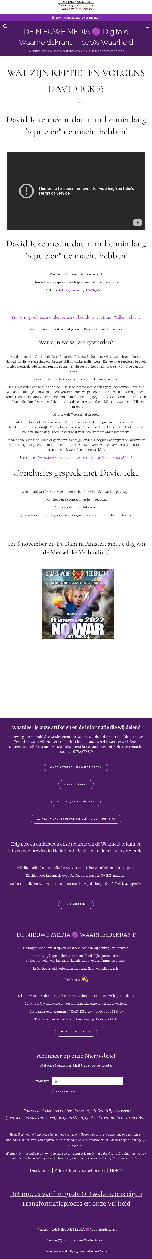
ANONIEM (35, 996)
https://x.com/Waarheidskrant (84, 1240)
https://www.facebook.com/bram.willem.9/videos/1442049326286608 (80, 457)
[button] (5, 26)
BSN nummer (116, 875)
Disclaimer (40, 1170)
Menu (147, 26)
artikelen (31, 884)
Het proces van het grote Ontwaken (60, 1194)
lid (44, 737)
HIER (67, 996)
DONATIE (84, 737)
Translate (87, 8)
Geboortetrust (85, 875)
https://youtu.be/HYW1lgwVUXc (82, 290)
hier (113, 737)
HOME (116, 1170)
